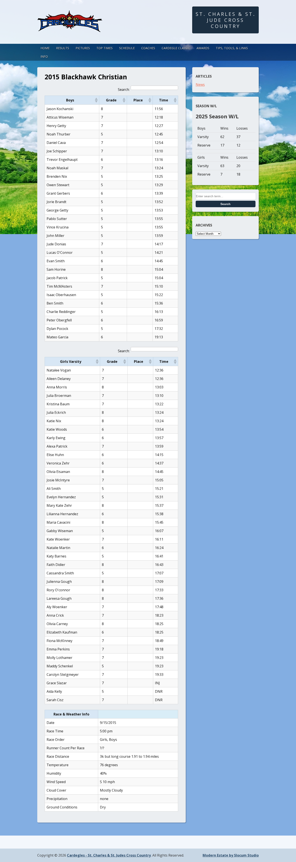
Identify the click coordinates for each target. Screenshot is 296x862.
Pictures (83, 48)
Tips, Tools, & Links (232, 48)
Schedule (127, 48)
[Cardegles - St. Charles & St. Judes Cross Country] (69, 28)
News (200, 84)
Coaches (148, 48)
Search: (124, 89)
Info (44, 56)
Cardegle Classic (176, 48)
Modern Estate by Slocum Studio (231, 855)
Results (62, 48)
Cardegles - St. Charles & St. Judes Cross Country (109, 855)
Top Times (104, 48)
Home (45, 48)
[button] (96, 100)
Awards (203, 48)
